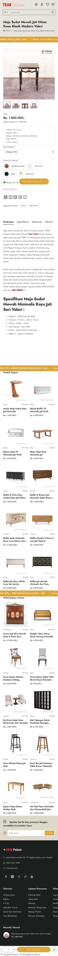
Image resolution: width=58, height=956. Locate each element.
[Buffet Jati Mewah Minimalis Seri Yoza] (42, 562)
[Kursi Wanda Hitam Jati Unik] (15, 743)
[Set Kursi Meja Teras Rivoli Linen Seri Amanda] (15, 700)
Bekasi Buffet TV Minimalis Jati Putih (39, 410)
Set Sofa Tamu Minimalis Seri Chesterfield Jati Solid (42, 808)
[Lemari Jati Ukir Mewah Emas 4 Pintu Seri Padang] (15, 614)
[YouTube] (32, 876)
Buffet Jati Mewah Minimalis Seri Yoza (39, 583)
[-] (3, 949)
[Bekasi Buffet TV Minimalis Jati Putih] (42, 389)
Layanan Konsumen (37, 888)
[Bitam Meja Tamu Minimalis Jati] (42, 432)
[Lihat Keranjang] (53, 4)
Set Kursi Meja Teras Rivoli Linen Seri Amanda (15, 722)
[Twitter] (19, 876)
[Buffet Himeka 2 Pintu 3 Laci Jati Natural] (42, 518)
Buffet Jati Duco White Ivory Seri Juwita (14, 583)
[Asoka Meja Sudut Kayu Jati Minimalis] (15, 389)
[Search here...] (52, 12)
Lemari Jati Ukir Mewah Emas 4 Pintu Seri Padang (14, 635)
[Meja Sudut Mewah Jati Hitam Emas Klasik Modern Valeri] (6, 935)
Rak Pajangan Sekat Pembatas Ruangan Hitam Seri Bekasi (40, 722)
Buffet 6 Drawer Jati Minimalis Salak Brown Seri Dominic (41, 496)
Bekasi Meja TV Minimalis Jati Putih (12, 453)
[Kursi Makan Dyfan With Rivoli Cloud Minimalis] (42, 657)
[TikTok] (25, 876)
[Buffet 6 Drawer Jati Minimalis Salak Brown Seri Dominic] (42, 475)
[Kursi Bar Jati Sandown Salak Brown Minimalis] (42, 743)
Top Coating (8, 147)
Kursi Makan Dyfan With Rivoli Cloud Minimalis (42, 678)
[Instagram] (12, 876)
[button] (33, 949)
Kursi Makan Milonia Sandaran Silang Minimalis (13, 678)
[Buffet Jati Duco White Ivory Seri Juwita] (15, 562)
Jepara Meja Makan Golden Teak (12, 808)
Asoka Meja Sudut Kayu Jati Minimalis (15, 410)
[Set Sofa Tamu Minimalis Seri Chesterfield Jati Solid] (42, 787)
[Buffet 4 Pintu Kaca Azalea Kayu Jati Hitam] (15, 475)
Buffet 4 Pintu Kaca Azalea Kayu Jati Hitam (14, 496)
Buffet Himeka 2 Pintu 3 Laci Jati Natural (42, 540)
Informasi (37, 222)
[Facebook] (6, 876)
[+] (13, 949)
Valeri (23, 205)
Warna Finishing (10, 160)
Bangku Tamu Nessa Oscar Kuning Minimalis (41, 635)
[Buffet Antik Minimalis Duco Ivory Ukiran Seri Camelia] (15, 518)
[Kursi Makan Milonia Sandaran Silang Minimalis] (15, 657)
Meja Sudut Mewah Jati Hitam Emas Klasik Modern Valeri (32, 933)
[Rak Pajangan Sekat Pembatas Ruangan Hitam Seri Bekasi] (42, 700)
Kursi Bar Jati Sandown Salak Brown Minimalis (41, 765)
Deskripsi (8, 222)
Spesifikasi (23, 222)
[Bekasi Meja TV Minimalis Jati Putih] (15, 432)
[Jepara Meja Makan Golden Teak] (15, 787)
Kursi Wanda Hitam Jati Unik (14, 765)
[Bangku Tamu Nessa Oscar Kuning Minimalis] (42, 614)
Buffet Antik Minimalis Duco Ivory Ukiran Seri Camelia (14, 540)
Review (49, 222)
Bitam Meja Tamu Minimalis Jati (38, 453)
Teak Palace (17, 130)
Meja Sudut (33, 205)
